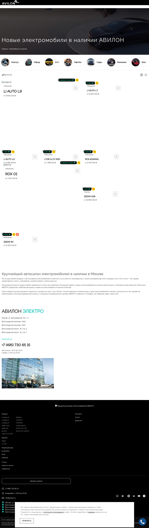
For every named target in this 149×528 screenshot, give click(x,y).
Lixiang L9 (5, 423)
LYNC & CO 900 (7, 434)
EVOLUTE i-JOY (21, 428)
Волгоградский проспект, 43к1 (13, 325)
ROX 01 (4, 431)
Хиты (3, 454)
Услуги (77, 417)
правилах (91, 512)
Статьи (4, 462)
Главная (5, 49)
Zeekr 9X (5, 428)
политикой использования (53, 512)
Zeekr (4, 441)
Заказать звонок (36, 481)
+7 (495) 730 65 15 (16, 345)
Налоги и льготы (7, 465)
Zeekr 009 (5, 425)
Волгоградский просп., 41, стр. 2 (14, 329)
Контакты (78, 414)
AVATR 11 (19, 420)
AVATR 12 (19, 423)
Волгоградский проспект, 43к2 (14, 321)
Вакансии (78, 420)
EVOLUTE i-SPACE (22, 431)
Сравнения (6, 469)
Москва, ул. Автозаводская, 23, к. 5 (15, 318)
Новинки (5, 457)
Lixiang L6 (5, 417)
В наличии (5, 451)
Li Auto (4, 444)
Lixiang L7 (5, 420)
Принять (26, 521)
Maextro (19, 417)
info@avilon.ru (7, 339)
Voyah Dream (21, 425)
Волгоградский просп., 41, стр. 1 (14, 332)
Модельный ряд (7, 448)
